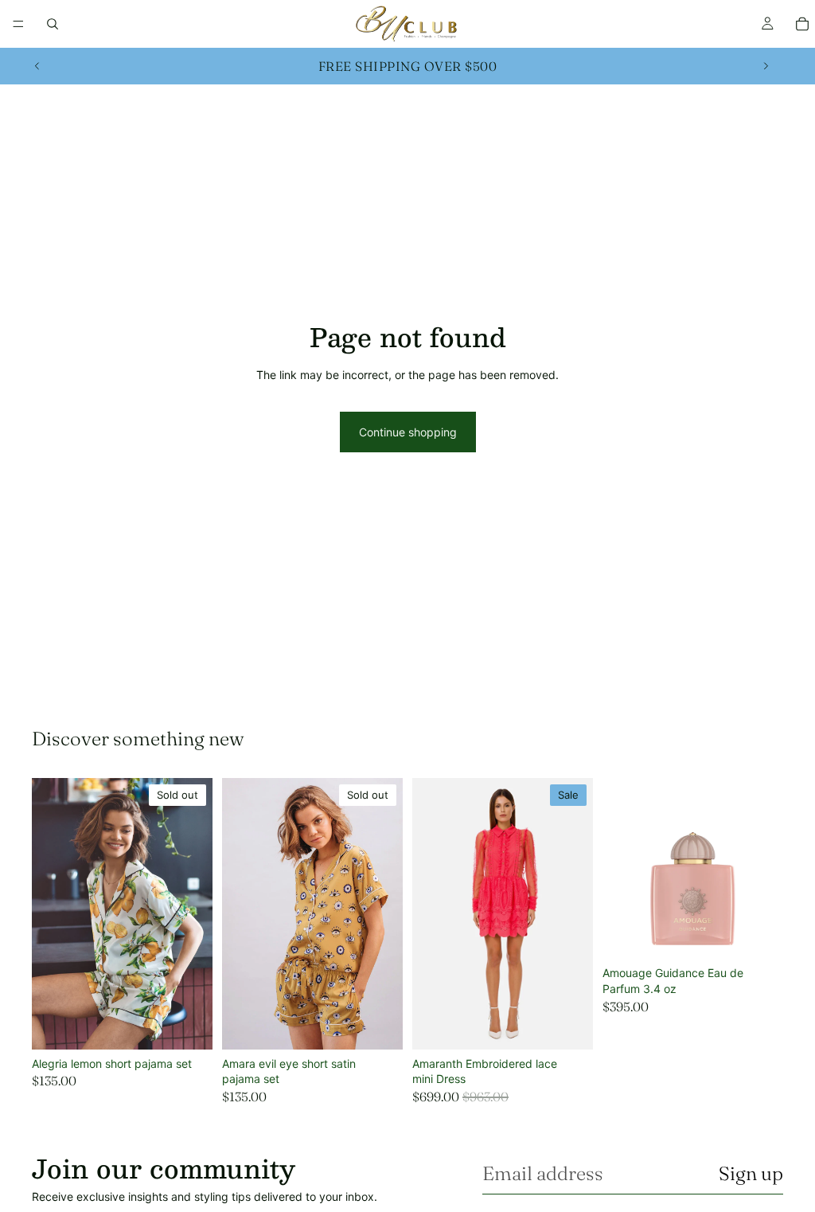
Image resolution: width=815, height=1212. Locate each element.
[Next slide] (765, 66)
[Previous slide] (37, 66)
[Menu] (18, 24)
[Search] (52, 23)
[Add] (758, 935)
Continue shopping (408, 432)
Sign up (751, 1173)
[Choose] (568, 1025)
